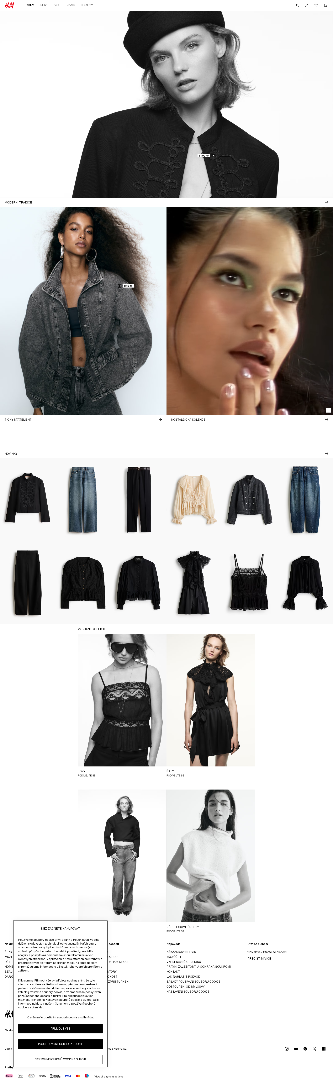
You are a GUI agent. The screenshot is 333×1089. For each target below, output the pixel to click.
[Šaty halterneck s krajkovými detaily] (194, 582)
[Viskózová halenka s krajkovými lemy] (305, 582)
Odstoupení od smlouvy (185, 986)
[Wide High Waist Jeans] (83, 499)
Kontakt (173, 971)
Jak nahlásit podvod (183, 976)
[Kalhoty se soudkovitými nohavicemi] (28, 582)
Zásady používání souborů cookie (193, 981)
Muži (43, 5)
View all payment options (108, 1076)
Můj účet (173, 956)
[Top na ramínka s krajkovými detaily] (250, 582)
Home (70, 5)
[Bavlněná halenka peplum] (138, 582)
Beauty (87, 5)
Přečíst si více (259, 958)
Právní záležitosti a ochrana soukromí (198, 966)
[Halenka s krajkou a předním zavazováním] (194, 499)
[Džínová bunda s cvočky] (250, 499)
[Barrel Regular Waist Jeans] (305, 499)
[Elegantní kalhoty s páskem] (138, 499)
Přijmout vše (60, 1028)
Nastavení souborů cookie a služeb (60, 1059)
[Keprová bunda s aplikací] (28, 499)
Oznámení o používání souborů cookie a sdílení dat (60, 1017)
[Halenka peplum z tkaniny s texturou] (83, 582)
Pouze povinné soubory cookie (60, 1044)
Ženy (30, 5)
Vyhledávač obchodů (183, 961)
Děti (57, 5)
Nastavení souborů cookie (187, 991)
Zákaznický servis (181, 951)
